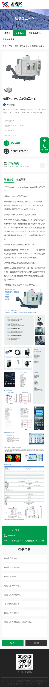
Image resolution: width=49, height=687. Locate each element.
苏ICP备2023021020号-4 (31, 684)
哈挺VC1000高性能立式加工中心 (29, 541)
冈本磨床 (6, 33)
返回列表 (11, 535)
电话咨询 (44, 150)
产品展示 (23, 46)
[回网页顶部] (44, 140)
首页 (16, 46)
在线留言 (21, 179)
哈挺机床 (20, 33)
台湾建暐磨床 (8, 39)
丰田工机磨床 (35, 33)
